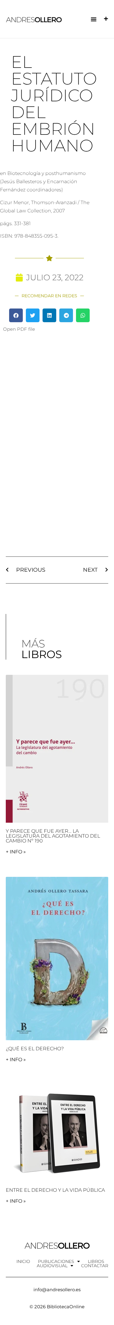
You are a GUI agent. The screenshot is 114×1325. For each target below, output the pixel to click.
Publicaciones (56, 1261)
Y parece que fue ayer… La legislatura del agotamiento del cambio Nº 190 (53, 836)
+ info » (16, 852)
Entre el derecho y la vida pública (55, 1190)
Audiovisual (52, 1266)
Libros (96, 1261)
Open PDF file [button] (19, 329)
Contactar (94, 1266)
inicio (23, 1261)
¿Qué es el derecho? (35, 1048)
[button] (93, 19)
